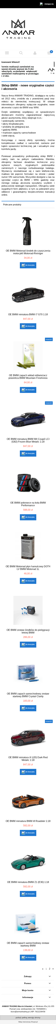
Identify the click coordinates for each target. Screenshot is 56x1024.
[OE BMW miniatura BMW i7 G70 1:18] (28, 294)
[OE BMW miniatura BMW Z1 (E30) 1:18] (28, 862)
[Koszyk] (49, 52)
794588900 (41, 1009)
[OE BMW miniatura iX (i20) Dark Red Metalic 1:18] (28, 737)
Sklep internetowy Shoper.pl (28, 1022)
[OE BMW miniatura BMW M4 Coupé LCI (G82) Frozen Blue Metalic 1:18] (28, 419)
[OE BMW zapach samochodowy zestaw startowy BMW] (28, 923)
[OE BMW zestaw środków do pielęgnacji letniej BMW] (28, 610)
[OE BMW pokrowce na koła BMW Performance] (28, 483)
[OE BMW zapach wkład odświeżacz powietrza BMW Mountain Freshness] (28, 355)
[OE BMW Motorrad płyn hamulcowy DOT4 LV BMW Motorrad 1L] (28, 546)
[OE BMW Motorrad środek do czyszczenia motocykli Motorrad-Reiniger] (28, 231)
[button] (7, 53)
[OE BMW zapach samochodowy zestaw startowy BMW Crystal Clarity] (28, 674)
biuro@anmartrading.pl (20, 1012)
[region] (28, 69)
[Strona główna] (28, 29)
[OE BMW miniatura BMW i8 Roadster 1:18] (28, 801)
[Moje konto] (35, 53)
